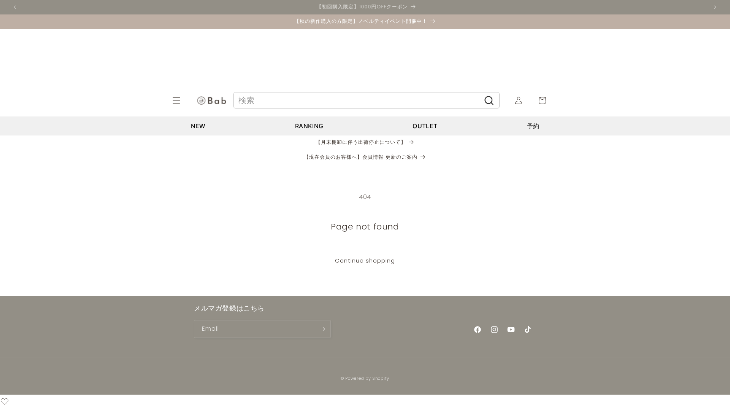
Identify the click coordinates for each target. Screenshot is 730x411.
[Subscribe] (322, 329)
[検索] (489, 100)
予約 (533, 126)
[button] (184, 100)
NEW (198, 126)
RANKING (309, 126)
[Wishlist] (4, 403)
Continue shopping (365, 260)
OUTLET (425, 126)
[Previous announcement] (14, 7)
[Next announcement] (715, 7)
